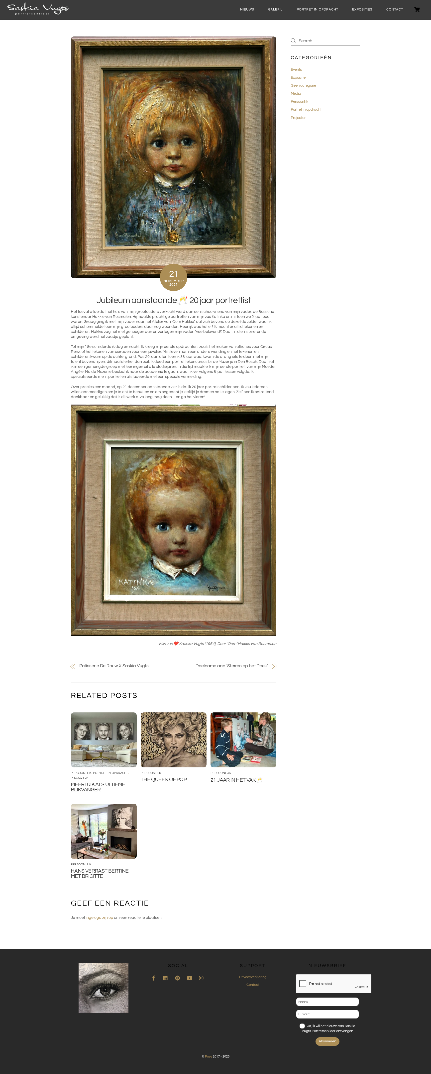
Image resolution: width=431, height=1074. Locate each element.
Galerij (275, 9)
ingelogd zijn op (99, 918)
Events (296, 69)
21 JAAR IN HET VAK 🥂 (237, 780)
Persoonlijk (81, 773)
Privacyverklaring (252, 977)
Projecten (80, 777)
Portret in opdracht (317, 9)
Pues (208, 1056)
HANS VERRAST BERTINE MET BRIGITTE (100, 873)
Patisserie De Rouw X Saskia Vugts (114, 665)
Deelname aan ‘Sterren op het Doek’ (232, 665)
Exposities (362, 9)
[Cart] (417, 9)
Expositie (298, 77)
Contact (394, 9)
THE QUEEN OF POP (164, 779)
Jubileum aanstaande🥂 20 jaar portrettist (174, 300)
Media (296, 93)
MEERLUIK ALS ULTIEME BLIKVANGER (98, 787)
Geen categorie (303, 85)
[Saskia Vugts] (38, 12)
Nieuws (247, 9)
